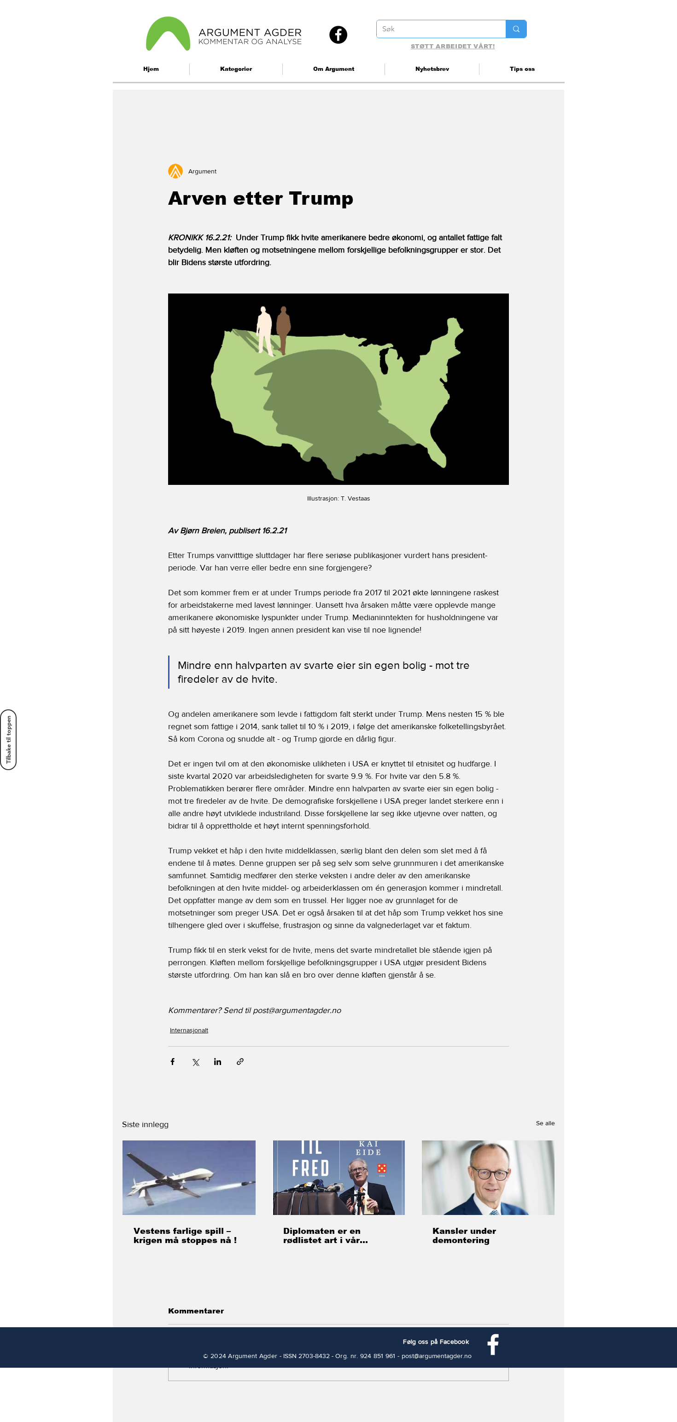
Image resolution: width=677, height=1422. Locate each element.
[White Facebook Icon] (493, 1344)
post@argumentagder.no (437, 1355)
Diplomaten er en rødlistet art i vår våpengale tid (322, 1235)
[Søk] (516, 29)
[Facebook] (338, 35)
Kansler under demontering (464, 1235)
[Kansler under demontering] (487, 1177)
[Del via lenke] (240, 1061)
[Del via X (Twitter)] (195, 1061)
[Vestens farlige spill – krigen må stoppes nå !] (189, 1177)
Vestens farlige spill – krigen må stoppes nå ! (185, 1235)
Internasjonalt (189, 1030)
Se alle (545, 1123)
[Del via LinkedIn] (217, 1061)
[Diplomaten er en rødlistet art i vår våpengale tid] (338, 1177)
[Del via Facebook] (172, 1061)
